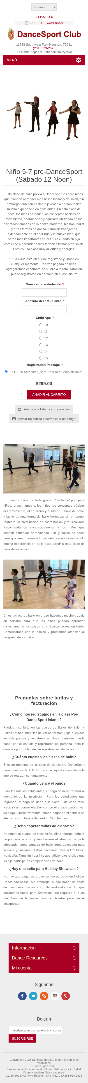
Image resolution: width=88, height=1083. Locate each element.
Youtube (55, 996)
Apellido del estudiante (43, 301)
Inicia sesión (44, 17)
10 (46, 325)
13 (46, 345)
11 (46, 331)
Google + (65, 996)
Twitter (33, 996)
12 (46, 338)
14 (46, 351)
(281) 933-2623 (44, 48)
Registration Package (44, 365)
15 (46, 358)
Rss (44, 996)
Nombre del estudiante (44, 284)
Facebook (22, 996)
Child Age (44, 318)
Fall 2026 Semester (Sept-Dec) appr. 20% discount (46, 372)
